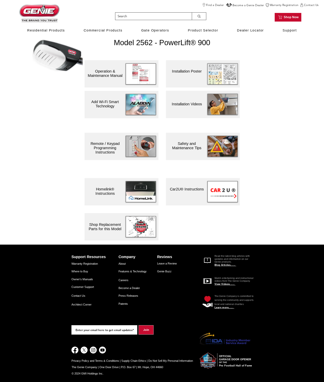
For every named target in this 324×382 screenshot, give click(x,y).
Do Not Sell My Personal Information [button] (170, 360)
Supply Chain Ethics (133, 360)
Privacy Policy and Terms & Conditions (95, 360)
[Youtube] (102, 350)
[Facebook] (74, 350)
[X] (84, 350)
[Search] (199, 16)
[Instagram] (93, 350)
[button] (229, 5)
